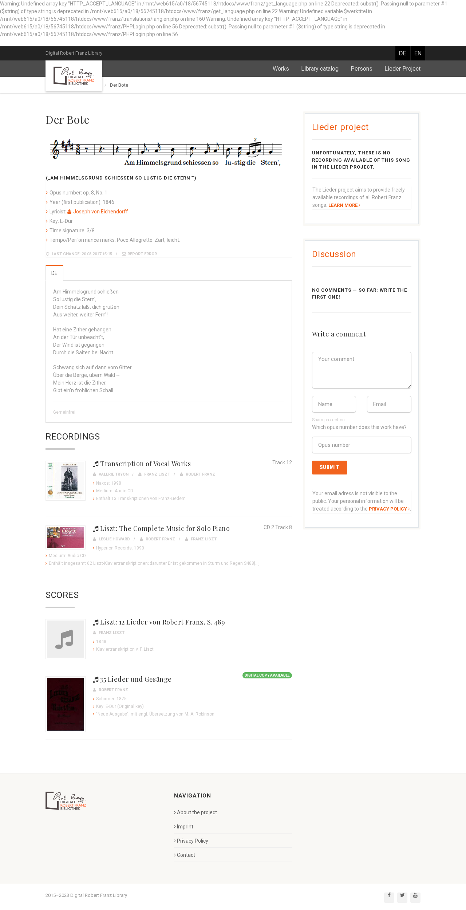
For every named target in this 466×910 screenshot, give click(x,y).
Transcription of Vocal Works (145, 463)
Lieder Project (402, 68)
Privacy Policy (192, 841)
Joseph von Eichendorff (100, 211)
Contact (186, 855)
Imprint (185, 827)
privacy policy (388, 509)
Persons (361, 68)
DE (402, 53)
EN (418, 53)
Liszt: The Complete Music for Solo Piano (164, 528)
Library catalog (320, 68)
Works (281, 68)
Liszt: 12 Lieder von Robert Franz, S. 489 (162, 622)
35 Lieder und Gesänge (135, 679)
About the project (197, 812)
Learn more (343, 205)
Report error (142, 254)
